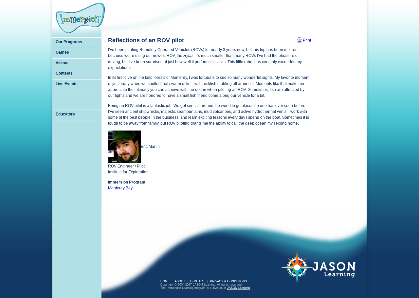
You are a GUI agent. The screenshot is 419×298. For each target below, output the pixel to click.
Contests (64, 73)
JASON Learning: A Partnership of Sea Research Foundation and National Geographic (322, 271)
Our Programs (69, 42)
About (180, 281)
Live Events (67, 83)
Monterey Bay (120, 188)
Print (307, 40)
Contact (197, 281)
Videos (62, 63)
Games (62, 52)
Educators (65, 114)
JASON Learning (238, 287)
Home (165, 281)
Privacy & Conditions (228, 281)
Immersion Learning (80, 18)
